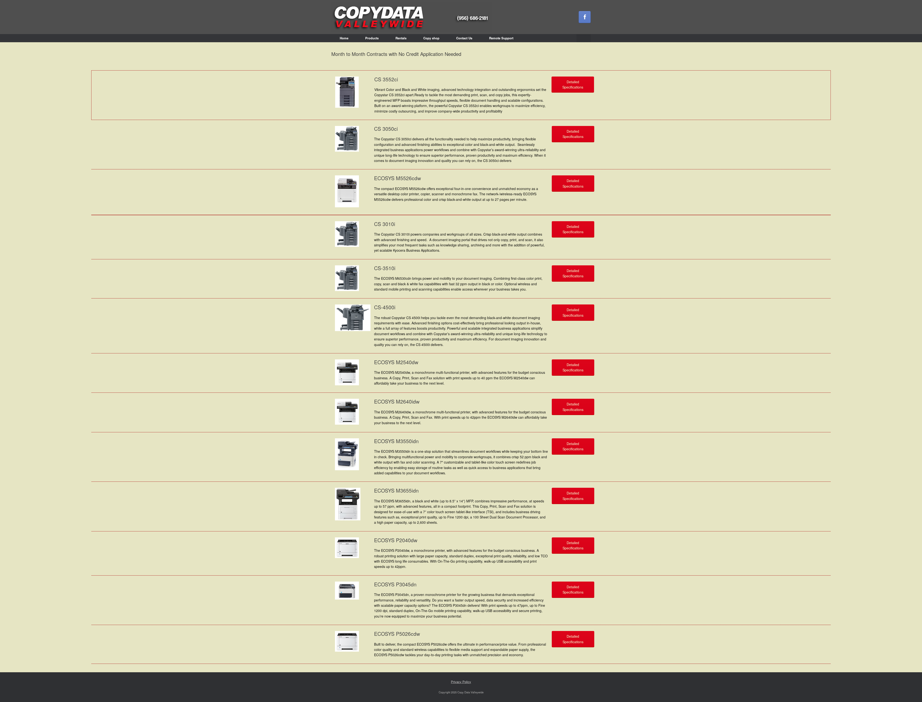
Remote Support (501, 38)
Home (344, 38)
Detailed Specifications (572, 84)
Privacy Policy (461, 681)
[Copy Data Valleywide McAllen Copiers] (411, 17)
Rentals (400, 38)
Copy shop (431, 38)
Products (372, 38)
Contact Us (464, 38)
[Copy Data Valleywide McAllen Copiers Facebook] (585, 17)
